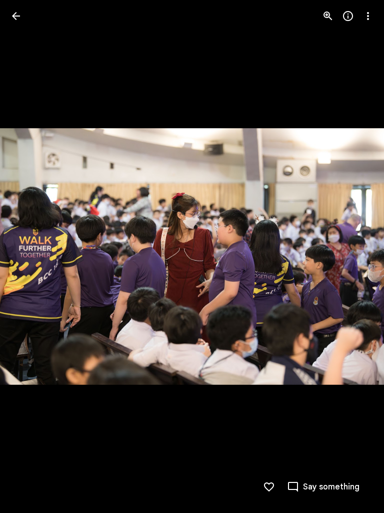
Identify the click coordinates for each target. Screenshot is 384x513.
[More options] (368, 16)
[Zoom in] (328, 16)
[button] (28, 256)
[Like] (269, 487)
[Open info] (348, 16)
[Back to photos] (16, 16)
